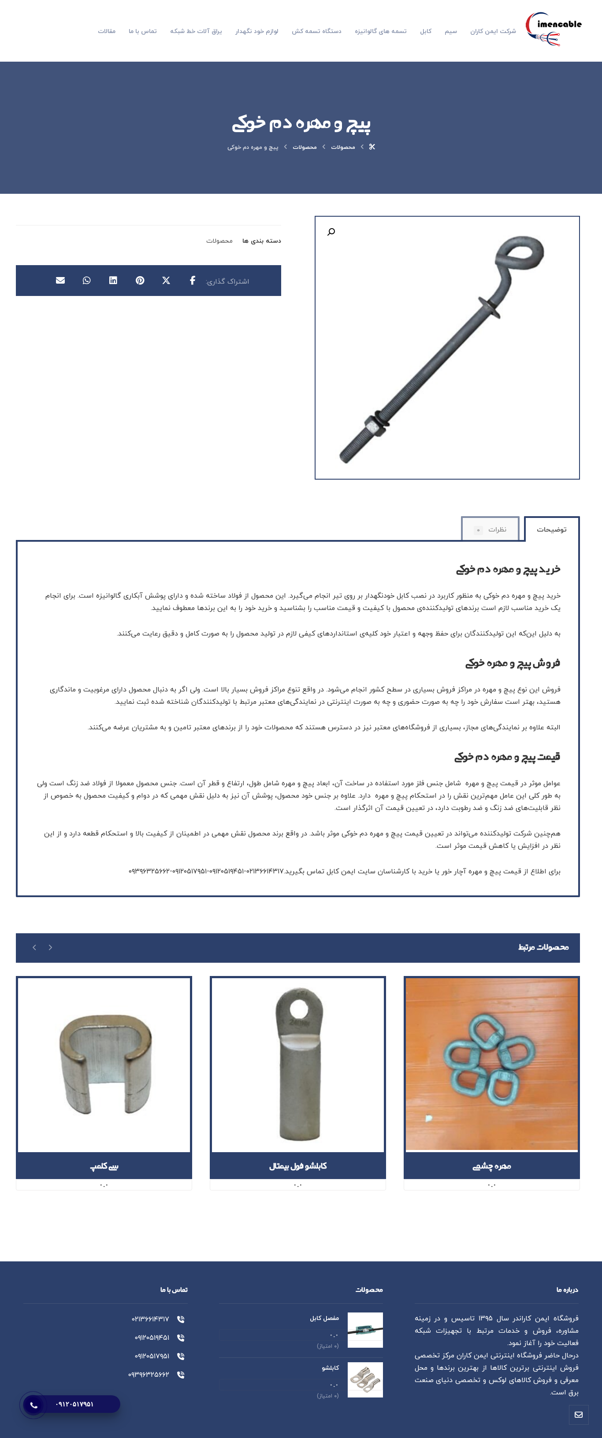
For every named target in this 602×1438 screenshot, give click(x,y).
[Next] (34, 947)
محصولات (219, 241)
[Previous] (50, 947)
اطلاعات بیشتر (486, 1099)
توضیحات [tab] (552, 530)
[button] (331, 232)
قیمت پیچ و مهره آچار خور (481, 871)
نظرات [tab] (491, 530)
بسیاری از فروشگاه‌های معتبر (417, 727)
